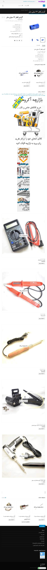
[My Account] (3, 5)
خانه (44, 10)
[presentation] (45, 27)
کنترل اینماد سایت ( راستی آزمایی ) (38, 545)
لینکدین (17, 41)
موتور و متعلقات (39, 424)
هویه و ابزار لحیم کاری (42, 369)
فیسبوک (22, 41)
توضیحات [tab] (43, 45)
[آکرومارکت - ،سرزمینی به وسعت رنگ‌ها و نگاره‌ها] (41, 1)
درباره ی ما (42, 541)
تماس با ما (42, 534)
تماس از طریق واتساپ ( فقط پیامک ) (38, 543)
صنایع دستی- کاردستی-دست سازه (37, 10)
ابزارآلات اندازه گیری (42, 258)
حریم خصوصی (42, 536)
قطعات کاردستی (43, 424)
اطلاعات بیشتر (41, 86)
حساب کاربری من (41, 532)
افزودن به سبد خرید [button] (40, 521)
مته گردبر (10, 36)
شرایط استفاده (42, 539)
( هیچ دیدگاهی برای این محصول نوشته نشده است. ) (14, 20)
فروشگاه (26, 5)
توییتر (19, 41)
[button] (5, 497)
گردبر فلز (13, 36)
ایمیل (15, 41)
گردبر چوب (16, 36)
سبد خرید (20, 5)
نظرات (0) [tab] (38, 45)
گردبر (30, 10)
